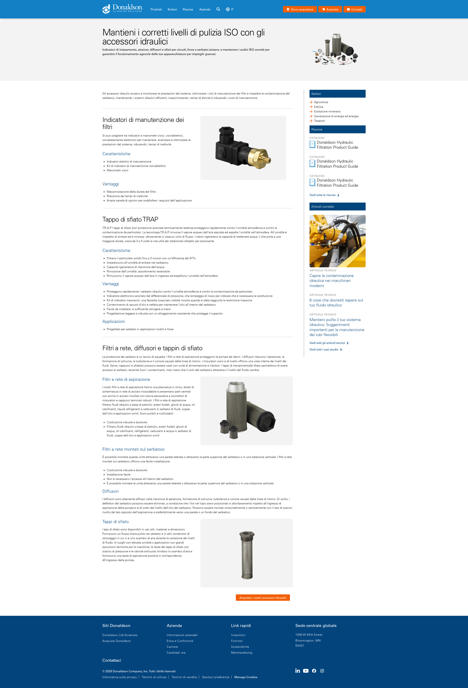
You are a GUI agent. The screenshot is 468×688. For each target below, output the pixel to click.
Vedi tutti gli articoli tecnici (327, 342)
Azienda (205, 9)
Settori (172, 9)
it (232, 9)
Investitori (238, 635)
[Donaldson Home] (125, 9)
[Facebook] (316, 673)
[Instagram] (324, 673)
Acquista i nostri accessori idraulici (262, 598)
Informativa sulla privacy (119, 677)
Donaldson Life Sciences (119, 635)
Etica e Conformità (180, 640)
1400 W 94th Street (309, 634)
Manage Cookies (245, 677)
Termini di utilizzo (154, 677)
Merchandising (241, 652)
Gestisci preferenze (216, 677)
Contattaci (111, 660)
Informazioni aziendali (182, 635)
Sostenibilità (240, 646)
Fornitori (237, 640)
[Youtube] (307, 673)
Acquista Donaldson (116, 640)
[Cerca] (218, 9)
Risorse (188, 9)
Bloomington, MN (308, 640)
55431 (299, 645)
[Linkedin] (299, 673)
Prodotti (156, 9)
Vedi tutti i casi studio (324, 349)
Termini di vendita (184, 677)
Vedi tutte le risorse (323, 195)
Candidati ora (176, 652)
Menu (152, 3)
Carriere (172, 646)
